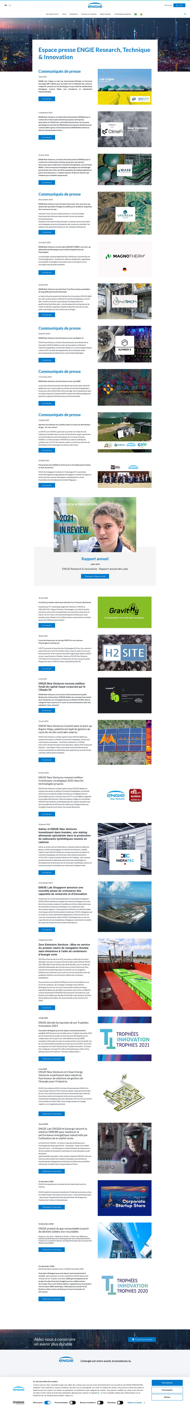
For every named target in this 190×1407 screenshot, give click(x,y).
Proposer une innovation (142, 1339)
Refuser (167, 1397)
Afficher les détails (134, 1403)
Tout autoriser (167, 1383)
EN (10, 5)
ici (99, 1393)
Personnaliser (167, 1390)
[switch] (72, 1402)
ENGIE (179, 5)
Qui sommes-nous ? (52, 14)
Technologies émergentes (122, 14)
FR (5, 5)
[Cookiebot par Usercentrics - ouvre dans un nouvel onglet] (18, 1402)
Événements (74, 14)
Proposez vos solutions (89, 14)
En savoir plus (46, 99)
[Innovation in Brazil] (135, 14)
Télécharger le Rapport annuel (95, 576)
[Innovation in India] (141, 14)
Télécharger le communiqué (51, 1059)
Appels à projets (105, 14)
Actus (64, 14)
